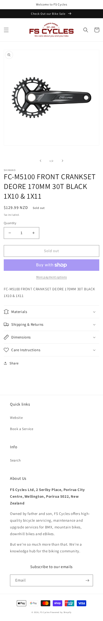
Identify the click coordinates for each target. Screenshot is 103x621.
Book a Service (21, 429)
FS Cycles (45, 612)
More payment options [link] (51, 277)
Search (15, 460)
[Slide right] (62, 160)
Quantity (10, 223)
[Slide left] (40, 160)
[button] (6, 29)
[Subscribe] (87, 580)
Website (16, 417)
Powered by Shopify (61, 612)
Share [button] (14, 363)
